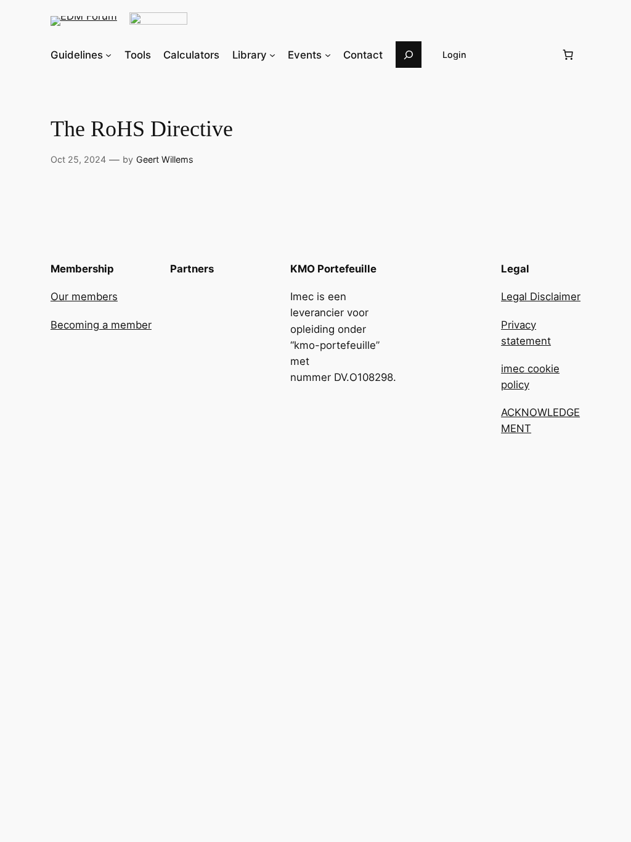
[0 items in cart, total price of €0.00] (567, 55)
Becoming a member (101, 325)
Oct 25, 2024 (78, 159)
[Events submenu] (328, 55)
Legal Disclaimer (540, 296)
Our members (84, 296)
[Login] (520, 54)
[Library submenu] (272, 55)
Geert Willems (164, 159)
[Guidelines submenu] (108, 55)
